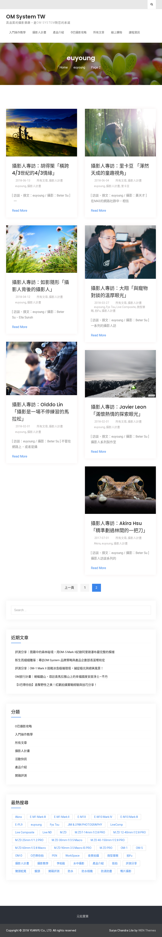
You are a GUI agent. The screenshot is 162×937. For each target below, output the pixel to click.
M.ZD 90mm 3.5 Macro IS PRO (72, 847)
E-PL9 (19, 824)
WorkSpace (72, 855)
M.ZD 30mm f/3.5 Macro (67, 840)
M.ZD (63, 832)
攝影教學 (42, 863)
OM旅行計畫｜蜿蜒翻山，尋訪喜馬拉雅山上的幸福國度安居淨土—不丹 (61, 676)
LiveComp (116, 824)
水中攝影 (78, 863)
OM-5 (139, 847)
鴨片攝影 (125, 871)
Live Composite (126, 307)
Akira (97, 543)
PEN (54, 855)
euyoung (20, 186)
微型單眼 (112, 855)
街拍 (115, 863)
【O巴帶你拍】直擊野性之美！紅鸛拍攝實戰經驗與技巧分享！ (56, 685)
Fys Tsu (110, 307)
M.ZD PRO (106, 847)
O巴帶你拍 (37, 855)
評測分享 (131, 863)
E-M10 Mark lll (129, 816)
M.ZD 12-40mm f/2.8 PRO (129, 832)
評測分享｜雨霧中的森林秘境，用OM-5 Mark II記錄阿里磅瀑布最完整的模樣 (65, 652)
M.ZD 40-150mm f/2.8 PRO (108, 840)
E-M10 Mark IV (103, 816)
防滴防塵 (106, 871)
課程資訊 (134, 32)
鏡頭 (37, 871)
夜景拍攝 (93, 855)
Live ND (47, 832)
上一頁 (69, 588)
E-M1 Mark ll (61, 816)
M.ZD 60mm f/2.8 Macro (30, 847)
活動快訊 (21, 759)
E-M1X (82, 816)
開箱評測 (21, 775)
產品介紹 (58, 32)
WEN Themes (147, 930)
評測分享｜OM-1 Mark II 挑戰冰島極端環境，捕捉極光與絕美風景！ (59, 668)
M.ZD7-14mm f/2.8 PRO (90, 832)
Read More (19, 210)
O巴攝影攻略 (79, 32)
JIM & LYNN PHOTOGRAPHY (85, 824)
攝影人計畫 (39, 32)
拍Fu (98, 310)
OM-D (18, 855)
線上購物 (116, 32)
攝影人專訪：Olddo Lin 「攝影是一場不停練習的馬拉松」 (40, 411)
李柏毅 (61, 863)
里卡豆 (125, 186)
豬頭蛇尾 (20, 871)
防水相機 (87, 871)
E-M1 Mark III (38, 816)
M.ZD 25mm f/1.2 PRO (29, 840)
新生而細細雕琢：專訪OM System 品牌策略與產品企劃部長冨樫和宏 (60, 660)
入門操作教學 (17, 32)
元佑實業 (83, 916)
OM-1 (124, 847)
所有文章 (98, 32)
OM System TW (25, 16)
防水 (70, 871)
